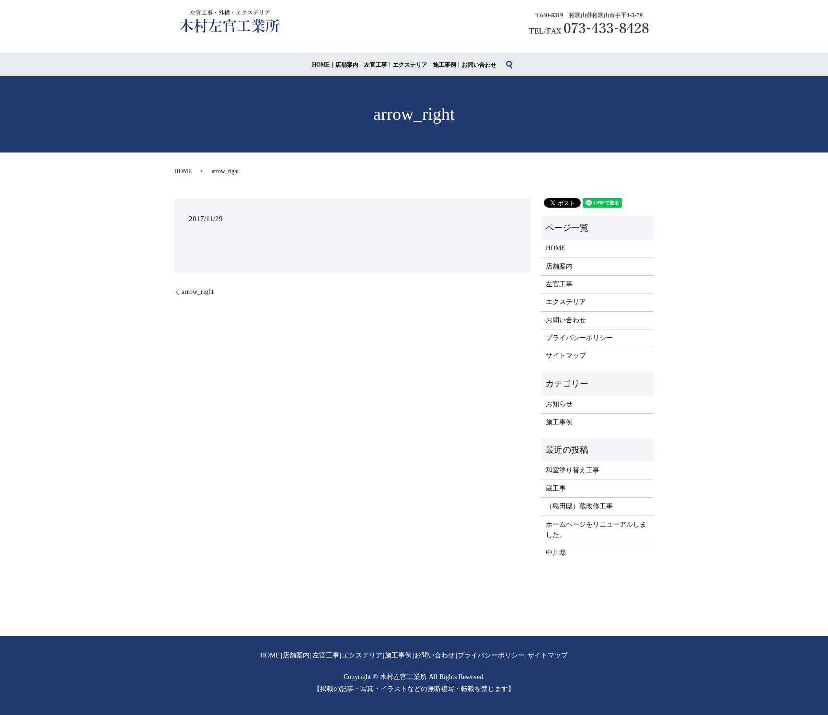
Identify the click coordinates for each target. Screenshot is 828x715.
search (509, 65)
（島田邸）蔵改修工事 (579, 506)
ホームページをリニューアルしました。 (596, 530)
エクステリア (410, 64)
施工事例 (444, 64)
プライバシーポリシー (579, 337)
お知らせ (559, 404)
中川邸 (556, 552)
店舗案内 (346, 64)
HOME (321, 64)
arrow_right (198, 291)
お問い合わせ (479, 64)
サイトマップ (566, 355)
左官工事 (375, 64)
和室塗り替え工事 (572, 470)
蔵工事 (556, 488)
